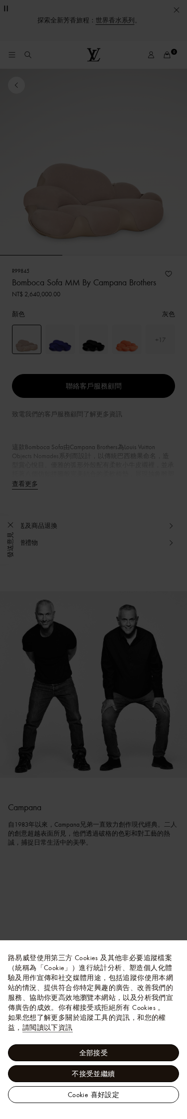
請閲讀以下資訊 (47, 1027)
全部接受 (93, 1052)
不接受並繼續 (93, 1073)
